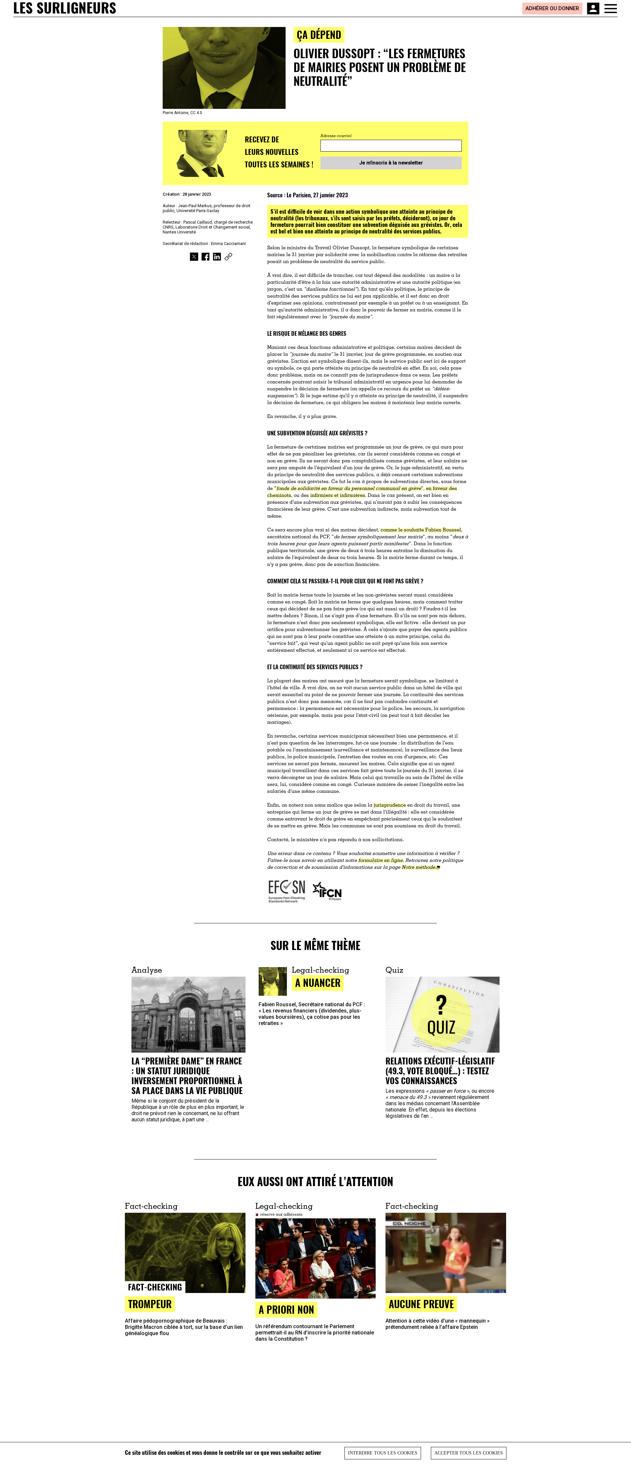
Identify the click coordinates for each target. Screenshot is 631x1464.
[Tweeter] (194, 257)
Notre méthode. (419, 867)
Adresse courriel (336, 136)
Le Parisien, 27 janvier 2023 (317, 195)
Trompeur (150, 1303)
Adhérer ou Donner (552, 8)
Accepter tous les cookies (468, 1453)
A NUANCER (317, 982)
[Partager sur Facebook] (205, 257)
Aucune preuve (421, 1303)
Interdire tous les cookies (382, 1453)
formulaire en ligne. (381, 860)
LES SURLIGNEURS (64, 8)
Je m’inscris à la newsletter (391, 163)
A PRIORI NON (286, 1309)
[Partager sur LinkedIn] (217, 257)
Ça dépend (319, 34)
